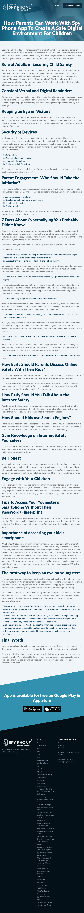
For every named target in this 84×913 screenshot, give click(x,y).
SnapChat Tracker (42, 882)
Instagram (69, 752)
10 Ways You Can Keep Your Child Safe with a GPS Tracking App (45, 791)
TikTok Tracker (41, 888)
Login (38, 766)
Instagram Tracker (42, 885)
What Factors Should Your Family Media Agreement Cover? (45, 831)
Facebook (61, 752)
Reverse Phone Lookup (44, 774)
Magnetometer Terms (44, 905)
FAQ (38, 751)
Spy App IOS (41, 820)
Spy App (39, 844)
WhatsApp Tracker (43, 891)
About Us (40, 876)
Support (39, 769)
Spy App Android (42, 760)
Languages (61, 765)
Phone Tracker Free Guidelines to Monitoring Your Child (45, 871)
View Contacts (41, 777)
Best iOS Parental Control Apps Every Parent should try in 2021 (45, 815)
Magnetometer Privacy (44, 902)
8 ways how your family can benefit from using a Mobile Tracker (45, 799)
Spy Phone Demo (42, 763)
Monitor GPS (41, 780)
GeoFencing (41, 894)
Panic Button (41, 783)
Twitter (77, 752)
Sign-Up (39, 772)
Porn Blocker (41, 879)
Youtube (60, 755)
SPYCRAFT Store (42, 786)
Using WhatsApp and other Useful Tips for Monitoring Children (44, 860)
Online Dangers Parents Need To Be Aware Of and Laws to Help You (45, 839)
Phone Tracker (41, 866)
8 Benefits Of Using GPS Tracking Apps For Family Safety (45, 807)
